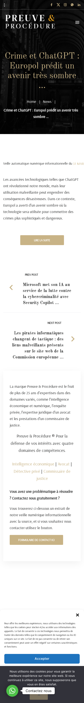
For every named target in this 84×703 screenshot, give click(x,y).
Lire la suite (42, 240)
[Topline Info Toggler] (4, 5)
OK (43, 691)
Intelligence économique (33, 464)
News (47, 101)
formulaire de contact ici (36, 540)
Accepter (42, 659)
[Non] (39, 696)
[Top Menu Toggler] (77, 22)
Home (31, 101)
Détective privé (27, 471)
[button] (77, 615)
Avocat (64, 464)
